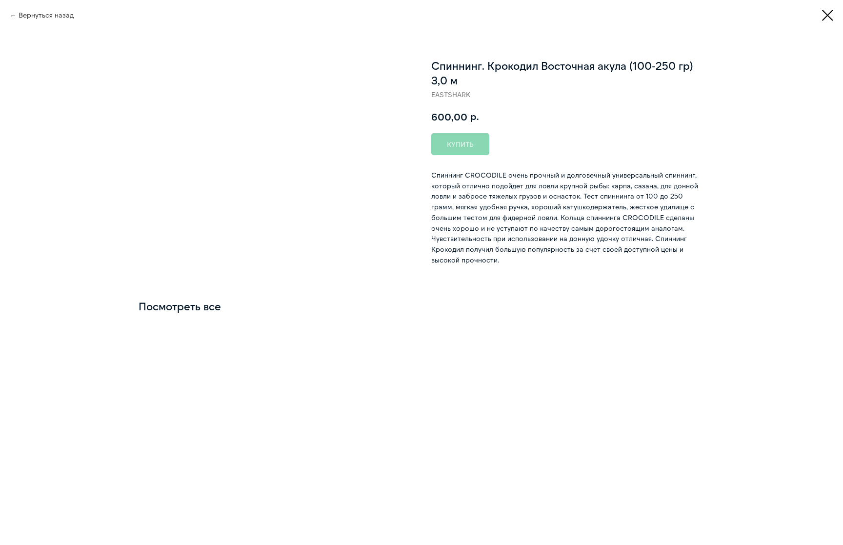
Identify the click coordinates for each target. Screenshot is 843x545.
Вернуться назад (46, 15)
